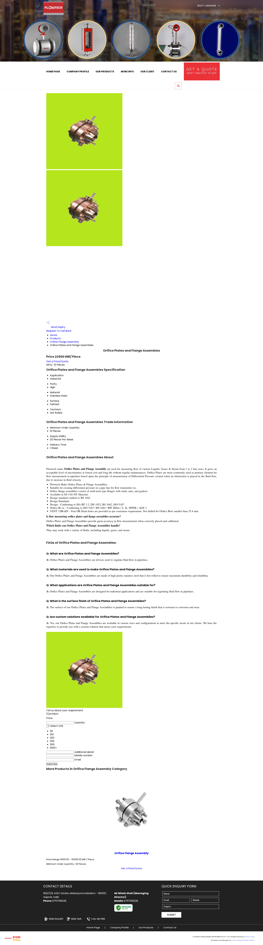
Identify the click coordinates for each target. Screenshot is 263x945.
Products (55, 338)
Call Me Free (98, 918)
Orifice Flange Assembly (64, 342)
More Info (127, 71)
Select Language (206, 5)
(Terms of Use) (249, 937)
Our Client (147, 71)
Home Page (53, 71)
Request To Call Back (58, 331)
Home (53, 335)
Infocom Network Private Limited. (242, 940)
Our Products (105, 71)
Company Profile (78, 71)
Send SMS (76, 918)
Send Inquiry (57, 327)
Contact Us (169, 71)
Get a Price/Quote (57, 361)
